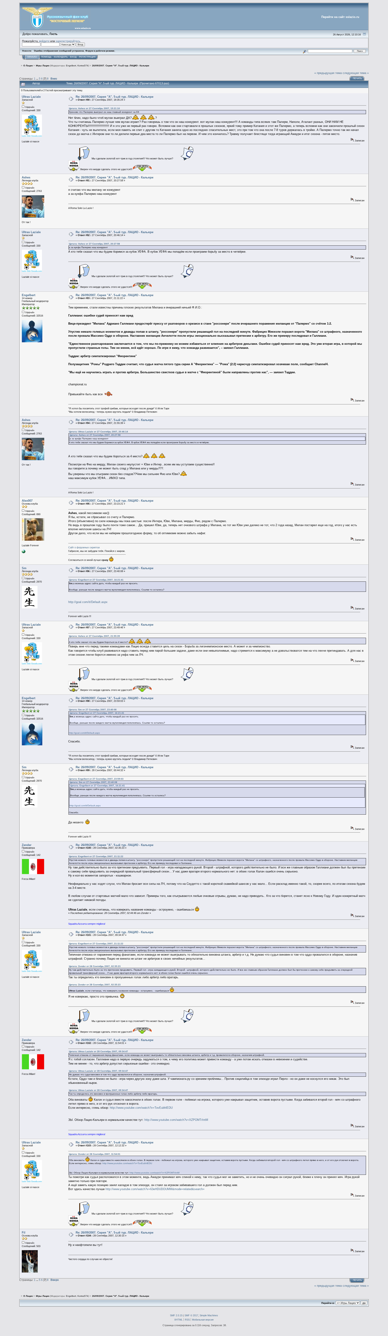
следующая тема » (356, 73)
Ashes (26, 177)
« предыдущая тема (328, 73)
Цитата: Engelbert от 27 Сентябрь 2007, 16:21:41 (96, 580)
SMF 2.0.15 (176, 1315)
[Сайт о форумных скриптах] (23, 552)
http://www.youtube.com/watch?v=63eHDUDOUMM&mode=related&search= (155, 1189)
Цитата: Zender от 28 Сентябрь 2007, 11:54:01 (94, 1154)
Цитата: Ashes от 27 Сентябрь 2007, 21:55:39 (94, 636)
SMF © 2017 (191, 1315)
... (37, 78)
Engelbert (71, 65)
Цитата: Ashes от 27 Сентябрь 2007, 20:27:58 (94, 244)
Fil (23, 1232)
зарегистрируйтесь (68, 41)
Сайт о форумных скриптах (84, 547)
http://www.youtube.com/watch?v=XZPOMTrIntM (176, 1119)
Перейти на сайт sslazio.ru (340, 17)
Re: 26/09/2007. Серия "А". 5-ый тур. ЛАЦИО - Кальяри (114, 96)
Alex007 (27, 500)
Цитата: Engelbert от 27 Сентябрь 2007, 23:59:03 (96, 779)
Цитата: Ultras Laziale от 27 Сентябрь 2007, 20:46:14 (98, 431)
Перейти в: (328, 1303)
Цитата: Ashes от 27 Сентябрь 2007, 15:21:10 (94, 108)
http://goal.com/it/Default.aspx (88, 602)
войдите (44, 41)
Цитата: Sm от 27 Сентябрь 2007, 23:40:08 (93, 709)
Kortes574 (82, 65)
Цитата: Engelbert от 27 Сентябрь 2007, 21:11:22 (96, 856)
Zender (26, 845)
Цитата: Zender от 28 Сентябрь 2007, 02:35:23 (95, 966)
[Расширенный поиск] (304, 51)
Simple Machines (209, 1315)
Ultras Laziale (31, 96)
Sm (24, 568)
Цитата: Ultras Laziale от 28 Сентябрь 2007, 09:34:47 (98, 1051)
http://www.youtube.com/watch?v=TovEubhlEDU (141, 1107)
